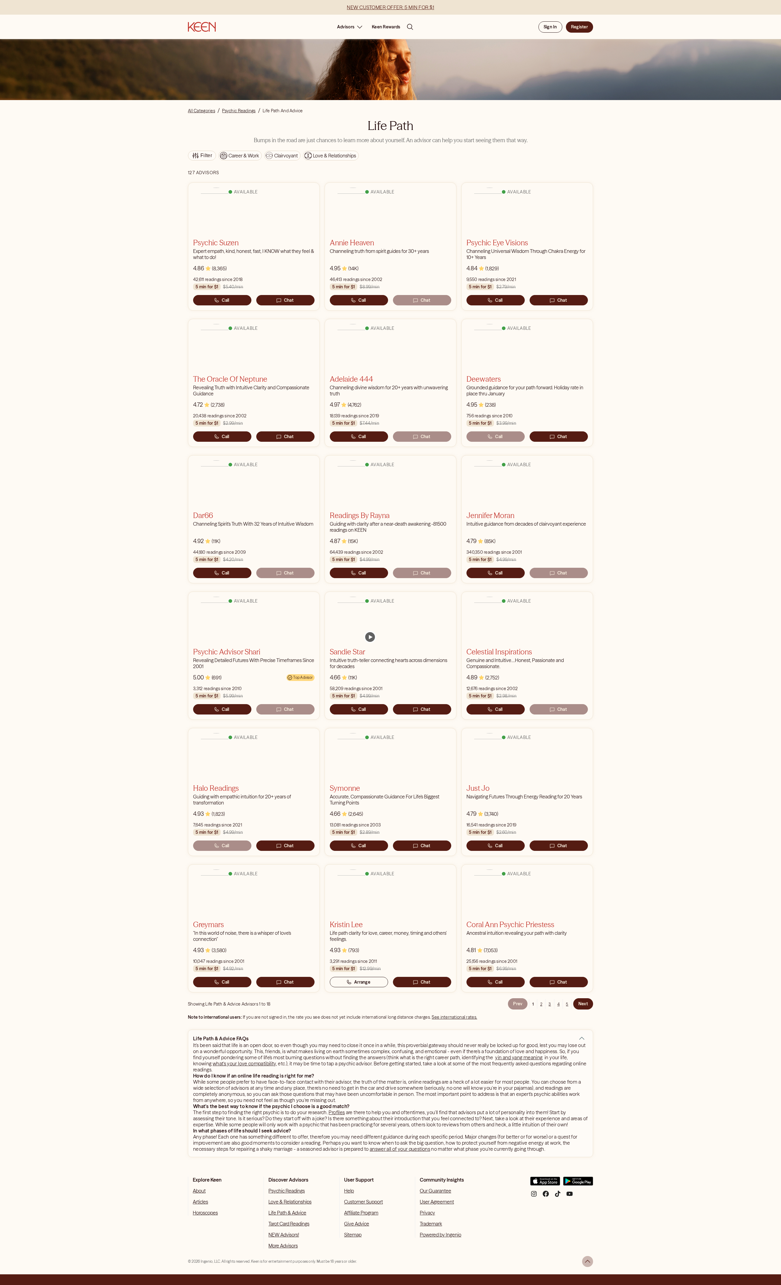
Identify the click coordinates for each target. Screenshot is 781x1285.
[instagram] (534, 1196)
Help (349, 1191)
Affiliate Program (361, 1213)
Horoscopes (205, 1213)
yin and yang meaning (518, 1057)
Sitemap (353, 1235)
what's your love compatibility (244, 1063)
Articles (200, 1202)
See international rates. (454, 1017)
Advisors (346, 27)
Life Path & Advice (287, 1213)
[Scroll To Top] (587, 1261)
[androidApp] (578, 1183)
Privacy (427, 1213)
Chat (288, 300)
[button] (582, 1038)
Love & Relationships (289, 1202)
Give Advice (356, 1224)
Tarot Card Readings (288, 1224)
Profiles (337, 1112)
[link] (370, 637)
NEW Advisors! (283, 1235)
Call (225, 300)
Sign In (550, 27)
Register (579, 27)
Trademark (431, 1224)
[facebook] (545, 1196)
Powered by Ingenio (440, 1235)
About (199, 1191)
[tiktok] (557, 1196)
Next (583, 1003)
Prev (517, 1003)
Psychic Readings (286, 1191)
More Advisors (283, 1246)
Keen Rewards (386, 27)
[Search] (410, 27)
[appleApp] (545, 1183)
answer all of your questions (400, 1149)
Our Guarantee (435, 1191)
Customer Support (363, 1202)
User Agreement (437, 1202)
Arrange (362, 982)
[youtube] (569, 1196)
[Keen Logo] (202, 27)
